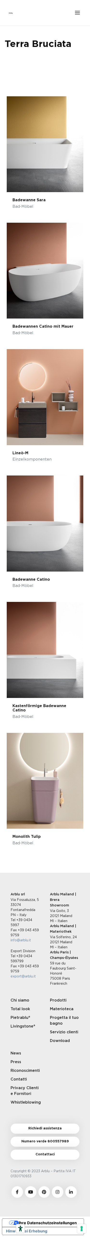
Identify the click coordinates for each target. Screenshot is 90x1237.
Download (60, 1041)
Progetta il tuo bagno (64, 1020)
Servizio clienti (64, 1032)
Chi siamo (20, 1000)
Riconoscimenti (25, 1071)
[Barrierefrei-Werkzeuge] (20, 1228)
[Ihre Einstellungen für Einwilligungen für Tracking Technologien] (81, 1228)
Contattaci (45, 1154)
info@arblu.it (21, 940)
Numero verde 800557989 (45, 1141)
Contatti (19, 1079)
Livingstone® (23, 1026)
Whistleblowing (25, 1102)
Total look (20, 1009)
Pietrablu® (20, 1018)
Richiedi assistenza (45, 1128)
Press (16, 1062)
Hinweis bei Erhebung (26, 1231)
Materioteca (61, 1009)
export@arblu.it (23, 976)
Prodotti (58, 1000)
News (16, 1053)
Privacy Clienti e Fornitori (25, 1091)
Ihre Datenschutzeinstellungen (48, 1222)
